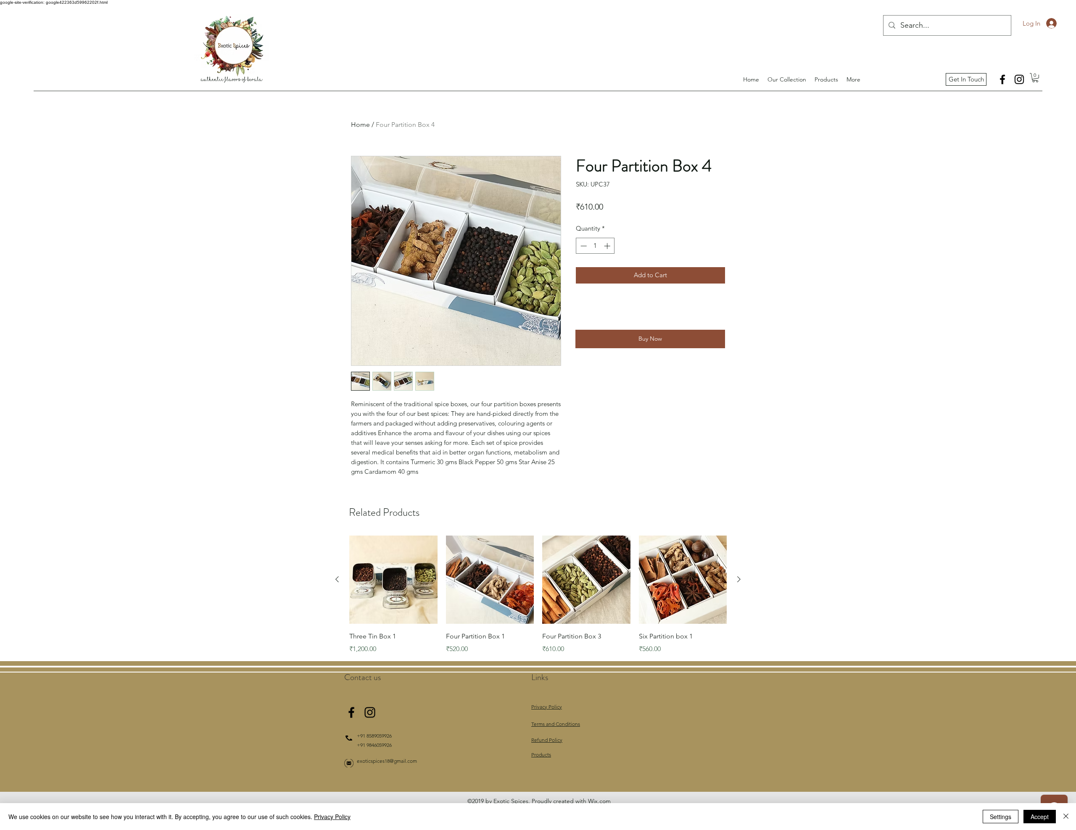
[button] (1035, 77)
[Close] (1066, 816)
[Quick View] (393, 580)
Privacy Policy (332, 816)
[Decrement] (582, 246)
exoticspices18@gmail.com (387, 761)
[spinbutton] (595, 246)
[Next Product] (739, 579)
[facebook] (1002, 79)
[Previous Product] (337, 579)
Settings (1000, 816)
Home (360, 125)
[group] (538, 594)
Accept (1040, 816)
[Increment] (608, 246)
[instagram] (1019, 79)
